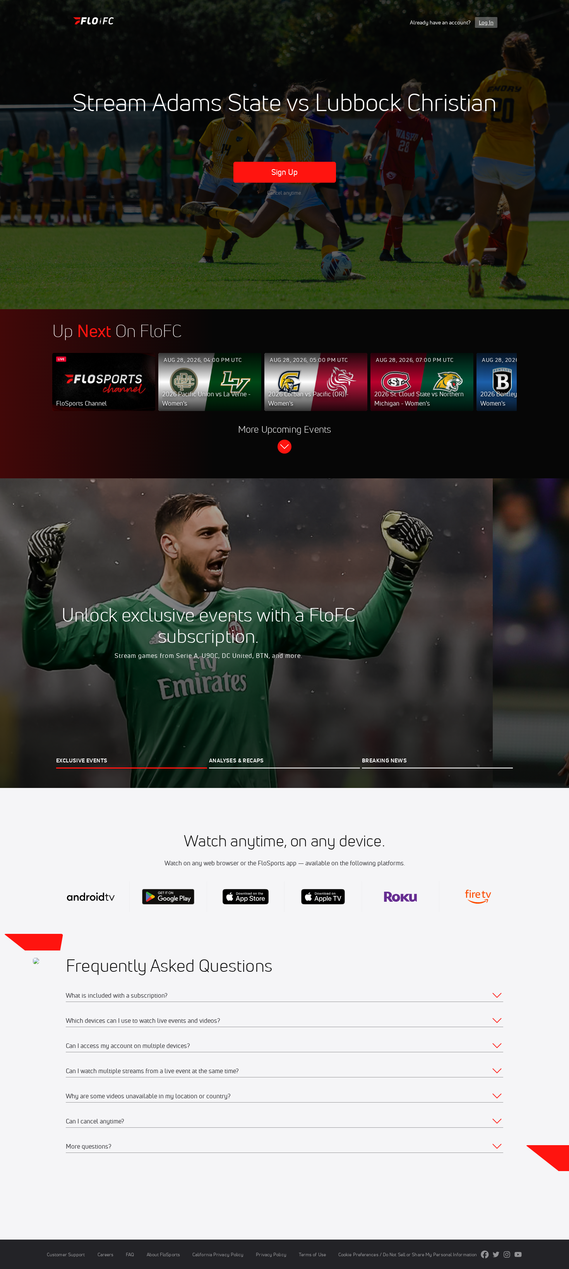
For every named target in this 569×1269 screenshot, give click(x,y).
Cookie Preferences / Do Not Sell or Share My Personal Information (407, 1254)
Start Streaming (104, 389)
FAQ (130, 1254)
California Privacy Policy (217, 1254)
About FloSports (163, 1254)
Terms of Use (312, 1254)
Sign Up (284, 172)
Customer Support (66, 1254)
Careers (106, 1254)
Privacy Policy (271, 1254)
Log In (486, 22)
